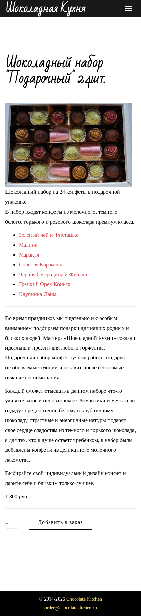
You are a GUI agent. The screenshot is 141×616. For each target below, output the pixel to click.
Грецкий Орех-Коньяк (44, 284)
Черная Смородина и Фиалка (53, 274)
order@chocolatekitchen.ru (70, 608)
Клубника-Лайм (37, 294)
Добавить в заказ (60, 522)
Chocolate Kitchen (84, 599)
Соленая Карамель (40, 265)
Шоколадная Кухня (45, 8)
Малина (28, 245)
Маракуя (29, 255)
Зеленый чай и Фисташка (48, 235)
